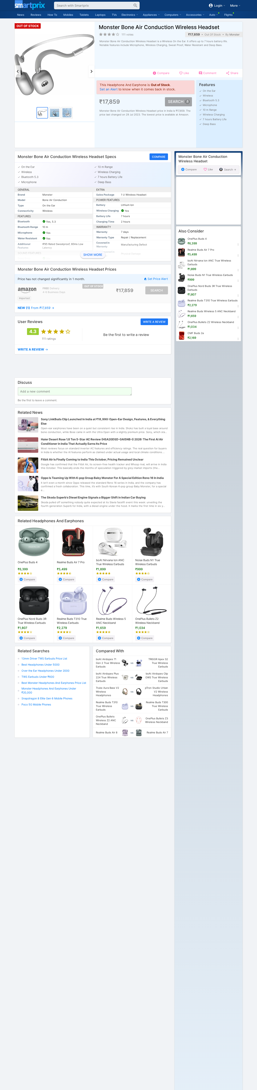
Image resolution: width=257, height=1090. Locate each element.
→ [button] (36, 308)
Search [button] (176, 101)
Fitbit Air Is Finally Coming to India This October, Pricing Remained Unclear (92, 459)
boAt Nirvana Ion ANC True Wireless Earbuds (110, 562)
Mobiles (68, 14)
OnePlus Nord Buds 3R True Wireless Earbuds (32, 621)
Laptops (100, 14)
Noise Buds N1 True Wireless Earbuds (147, 562)
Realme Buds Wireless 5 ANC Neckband (111, 621)
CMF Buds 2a (196, 333)
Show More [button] (92, 255)
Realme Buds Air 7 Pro (71, 562)
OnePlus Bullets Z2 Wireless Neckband (147, 621)
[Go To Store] (27, 290)
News (20, 14)
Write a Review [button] (154, 321)
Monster (234, 34)
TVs (114, 14)
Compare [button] (158, 156)
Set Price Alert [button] (158, 279)
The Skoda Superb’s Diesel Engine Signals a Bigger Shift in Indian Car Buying (93, 497)
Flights (228, 14)
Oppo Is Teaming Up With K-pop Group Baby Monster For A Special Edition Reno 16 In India (102, 478)
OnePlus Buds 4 (27, 562)
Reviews (36, 14)
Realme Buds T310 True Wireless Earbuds (72, 621)
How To (52, 14)
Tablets (84, 14)
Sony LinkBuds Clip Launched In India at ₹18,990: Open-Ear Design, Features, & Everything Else (103, 421)
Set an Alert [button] (109, 89)
